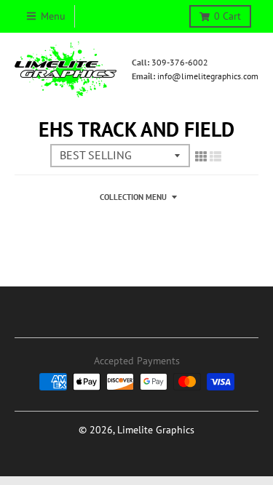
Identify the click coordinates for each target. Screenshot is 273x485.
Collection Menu (133, 197)
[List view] (215, 156)
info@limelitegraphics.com (207, 76)
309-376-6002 (179, 62)
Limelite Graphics (155, 429)
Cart (227, 16)
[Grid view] (201, 156)
